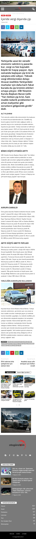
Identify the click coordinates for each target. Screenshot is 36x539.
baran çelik (15, 342)
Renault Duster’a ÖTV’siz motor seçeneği (28, 385)
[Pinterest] (12, 27)
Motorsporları (5, 524)
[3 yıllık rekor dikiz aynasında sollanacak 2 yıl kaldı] (18, 379)
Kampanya (4, 512)
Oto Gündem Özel (6, 521)
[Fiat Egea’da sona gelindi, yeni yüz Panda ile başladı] (18, 394)
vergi (15, 345)
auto (9, 342)
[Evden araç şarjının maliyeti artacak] (6, 394)
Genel (9, 13)
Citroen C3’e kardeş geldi (29, 399)
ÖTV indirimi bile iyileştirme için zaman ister (7, 364)
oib (25, 343)
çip (20, 342)
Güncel (8, 15)
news (21, 343)
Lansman (3, 515)
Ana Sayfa (3, 13)
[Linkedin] (21, 27)
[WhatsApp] (17, 27)
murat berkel (15, 343)
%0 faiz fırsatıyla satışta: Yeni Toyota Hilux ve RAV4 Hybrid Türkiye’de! (22, 480)
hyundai (4, 343)
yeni (19, 345)
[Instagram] (14, 455)
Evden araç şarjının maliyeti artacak (6, 399)
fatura (25, 342)
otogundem (31, 343)
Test (2, 518)
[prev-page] (17, 405)
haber (29, 342)
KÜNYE (18, 534)
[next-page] (19, 405)
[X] (8, 27)
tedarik (10, 345)
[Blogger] (6, 455)
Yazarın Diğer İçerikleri (23, 372)
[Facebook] (3, 27)
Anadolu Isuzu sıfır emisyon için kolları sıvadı (27, 364)
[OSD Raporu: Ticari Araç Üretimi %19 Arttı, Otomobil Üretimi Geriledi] (6, 379)
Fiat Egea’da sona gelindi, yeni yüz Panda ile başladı (17, 400)
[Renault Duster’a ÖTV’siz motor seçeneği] (29, 379)
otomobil (4, 345)
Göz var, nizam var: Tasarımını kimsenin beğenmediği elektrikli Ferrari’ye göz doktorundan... (23, 470)
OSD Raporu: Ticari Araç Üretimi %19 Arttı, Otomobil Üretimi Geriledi (6, 386)
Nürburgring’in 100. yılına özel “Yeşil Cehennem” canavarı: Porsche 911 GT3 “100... (22, 490)
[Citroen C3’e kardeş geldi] (29, 394)
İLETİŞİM (24, 534)
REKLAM (12, 534)
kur (9, 343)
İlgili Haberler (10, 372)
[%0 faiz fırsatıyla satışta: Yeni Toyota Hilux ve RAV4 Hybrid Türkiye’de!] (6, 481)
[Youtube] (30, 455)
